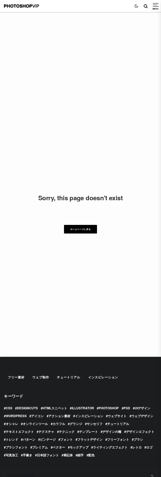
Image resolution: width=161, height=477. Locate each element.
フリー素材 (16, 377)
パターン (29, 439)
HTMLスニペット (55, 408)
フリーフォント (118, 439)
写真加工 (12, 455)
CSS (9, 408)
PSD (126, 408)
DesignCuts (27, 408)
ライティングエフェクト (110, 447)
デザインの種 (111, 431)
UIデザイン (142, 408)
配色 (91, 455)
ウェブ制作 (40, 377)
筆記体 (68, 455)
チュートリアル (68, 377)
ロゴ (149, 447)
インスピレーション (103, 377)
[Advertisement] (80, 41)
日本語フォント (48, 455)
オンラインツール (35, 423)
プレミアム (40, 447)
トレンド (12, 439)
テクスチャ (46, 431)
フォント (66, 439)
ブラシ (138, 439)
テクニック (67, 431)
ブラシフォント (17, 447)
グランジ (76, 423)
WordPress (16, 416)
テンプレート (88, 431)
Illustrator (83, 408)
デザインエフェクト (140, 431)
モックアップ (79, 447)
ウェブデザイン (142, 416)
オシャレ (12, 423)
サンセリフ (94, 423)
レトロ (137, 447)
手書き (27, 455)
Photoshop (109, 408)
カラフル (59, 423)
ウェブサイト (117, 416)
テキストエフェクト (20, 431)
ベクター (59, 447)
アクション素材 (59, 416)
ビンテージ (48, 439)
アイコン (37, 416)
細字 (80, 455)
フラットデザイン (89, 439)
